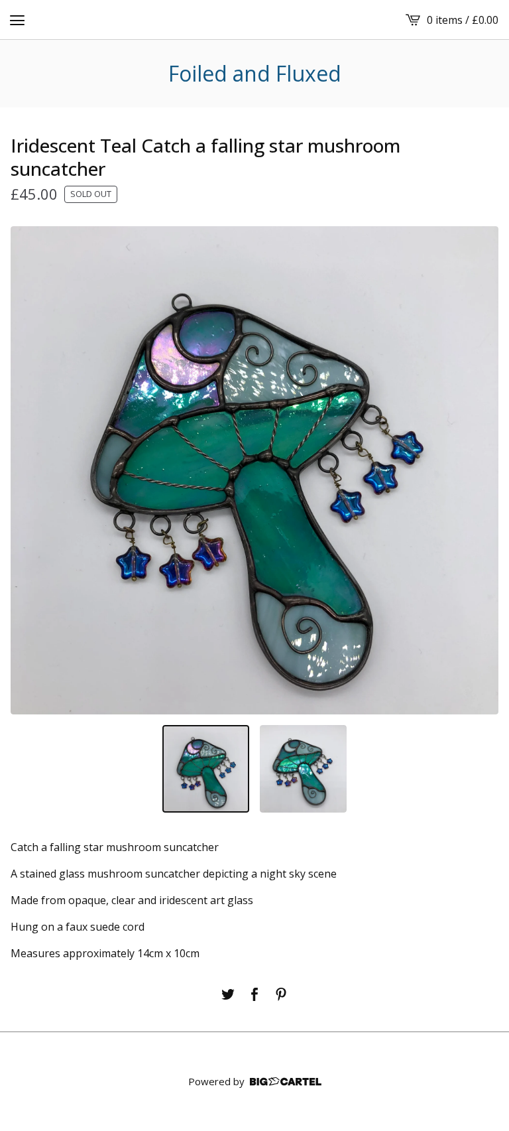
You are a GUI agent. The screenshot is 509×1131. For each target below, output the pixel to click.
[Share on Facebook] (254, 994)
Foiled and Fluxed (254, 73)
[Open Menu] (17, 20)
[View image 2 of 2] (303, 768)
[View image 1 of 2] (205, 768)
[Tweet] (228, 994)
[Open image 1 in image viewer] (254, 470)
